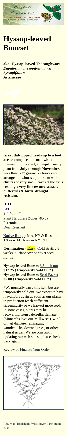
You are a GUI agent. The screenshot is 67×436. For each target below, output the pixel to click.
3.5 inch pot (49, 265)
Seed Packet (49, 274)
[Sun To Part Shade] (7, 210)
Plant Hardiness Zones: (20, 218)
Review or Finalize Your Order (26, 349)
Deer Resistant (14, 227)
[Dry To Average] (8, 205)
